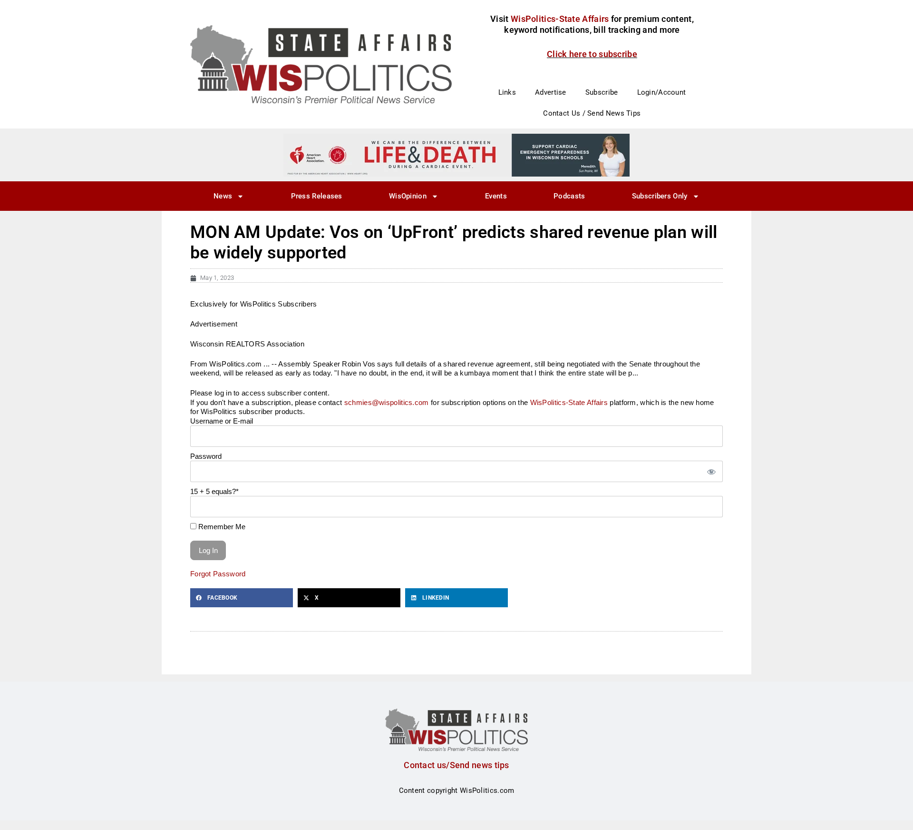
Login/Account (661, 92)
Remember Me (220, 527)
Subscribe (601, 92)
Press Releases (316, 196)
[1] (456, 154)
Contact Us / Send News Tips (592, 113)
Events (496, 196)
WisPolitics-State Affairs (569, 402)
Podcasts (569, 196)
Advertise (550, 92)
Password (206, 456)
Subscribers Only (660, 196)
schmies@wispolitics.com (386, 402)
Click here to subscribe (592, 54)
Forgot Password (218, 574)
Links (507, 92)
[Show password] (711, 471)
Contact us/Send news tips (456, 765)
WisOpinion (408, 196)
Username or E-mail (221, 421)
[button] (241, 597)
